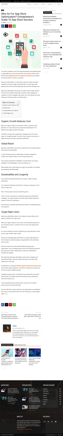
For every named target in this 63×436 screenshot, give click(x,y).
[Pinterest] (10, 26)
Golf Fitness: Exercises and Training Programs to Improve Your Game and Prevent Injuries (9, 316)
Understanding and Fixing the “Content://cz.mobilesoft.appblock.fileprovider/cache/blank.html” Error (7, 361)
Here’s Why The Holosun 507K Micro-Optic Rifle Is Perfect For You (32, 316)
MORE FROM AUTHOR (20, 345)
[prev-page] (2, 368)
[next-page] (5, 368)
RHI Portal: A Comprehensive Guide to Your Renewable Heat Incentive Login (52, 54)
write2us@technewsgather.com (24, 429)
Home (2, 8)
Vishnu (4, 22)
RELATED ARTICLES (7, 345)
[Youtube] (55, 421)
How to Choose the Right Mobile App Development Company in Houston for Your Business (35, 361)
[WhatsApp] (14, 26)
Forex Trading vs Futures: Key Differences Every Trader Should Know (34, 407)
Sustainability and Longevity (10, 110)
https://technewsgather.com (19, 328)
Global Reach (6, 107)
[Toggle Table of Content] (17, 102)
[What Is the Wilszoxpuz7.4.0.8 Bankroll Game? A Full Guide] (4, 398)
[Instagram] (58, 1)
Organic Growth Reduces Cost (11, 105)
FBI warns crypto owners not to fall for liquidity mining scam (52, 43)
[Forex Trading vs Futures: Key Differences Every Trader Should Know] (25, 407)
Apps (7, 8)
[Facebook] (56, 1)
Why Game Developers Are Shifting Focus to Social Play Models (52, 32)
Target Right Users (8, 113)
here (5, 293)
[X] (61, 1)
